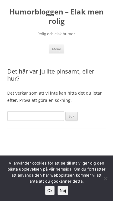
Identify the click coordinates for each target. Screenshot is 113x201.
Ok (49, 190)
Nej (63, 190)
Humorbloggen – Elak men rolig (56, 16)
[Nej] (105, 178)
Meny (56, 49)
